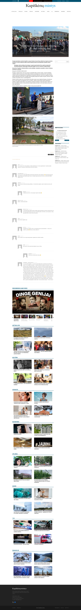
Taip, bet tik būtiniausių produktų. (61, 133)
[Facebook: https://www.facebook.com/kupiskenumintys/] (18, 1)
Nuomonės (15, 422)
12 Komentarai (40, 51)
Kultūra (15, 357)
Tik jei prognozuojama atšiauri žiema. (62, 136)
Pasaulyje (15, 550)
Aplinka (15, 454)
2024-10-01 (34, 51)
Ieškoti (67, 61)
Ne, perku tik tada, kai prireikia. (60, 138)
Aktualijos (16, 325)
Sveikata (15, 389)
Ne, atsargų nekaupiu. (59, 137)
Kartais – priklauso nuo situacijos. (61, 134)
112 (13, 518)
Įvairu (14, 486)
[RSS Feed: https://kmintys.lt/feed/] (13, 602)
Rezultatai (67, 140)
